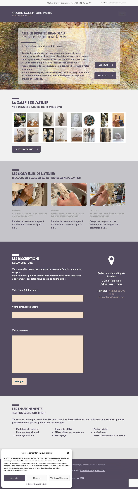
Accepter (14, 478)
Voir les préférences (59, 478)
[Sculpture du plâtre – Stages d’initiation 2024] (107, 206)
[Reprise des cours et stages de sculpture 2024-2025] (69, 206)
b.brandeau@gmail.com (111, 297)
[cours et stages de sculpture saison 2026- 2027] (30, 206)
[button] (68, 453)
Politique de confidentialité (36, 484)
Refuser (36, 478)
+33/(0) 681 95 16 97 (81, 2)
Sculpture (16, 210)
